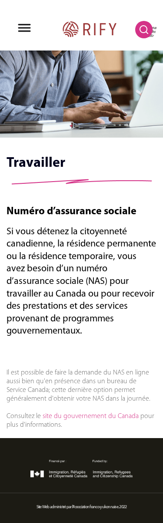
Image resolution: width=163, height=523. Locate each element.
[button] (24, 29)
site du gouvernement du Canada (91, 416)
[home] (89, 29)
